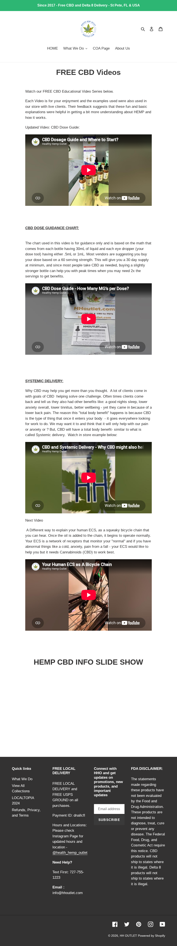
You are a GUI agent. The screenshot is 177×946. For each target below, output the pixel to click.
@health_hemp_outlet (69, 853)
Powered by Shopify (151, 935)
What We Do (22, 779)
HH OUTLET (129, 935)
